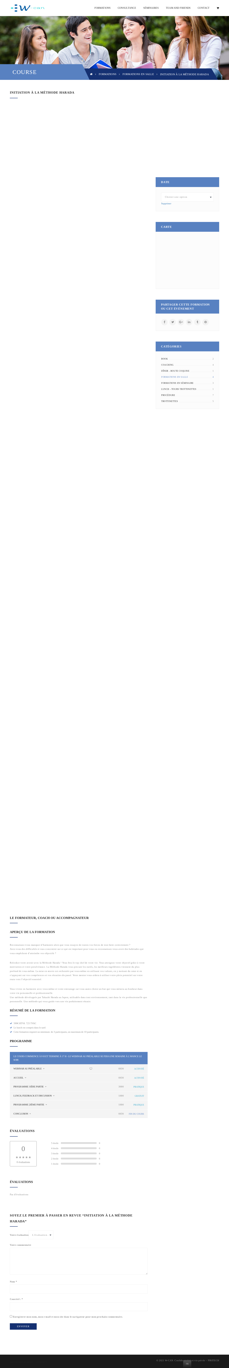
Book (164, 359)
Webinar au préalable (27, 1068)
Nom (13, 1281)
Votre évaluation (19, 1235)
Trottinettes (169, 401)
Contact (41, 1362)
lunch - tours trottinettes (178, 389)
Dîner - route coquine (175, 371)
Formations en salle (138, 74)
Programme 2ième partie (29, 1104)
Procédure (168, 395)
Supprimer (166, 203)
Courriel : (16, 1299)
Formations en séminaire (177, 383)
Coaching (167, 365)
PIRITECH (213, 1360)
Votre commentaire (20, 1245)
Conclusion (21, 1113)
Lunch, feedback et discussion (32, 1095)
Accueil (18, 1077)
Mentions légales (21, 1362)
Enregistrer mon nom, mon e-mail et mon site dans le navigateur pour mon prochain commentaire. (68, 1316)
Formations (107, 74)
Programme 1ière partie (28, 1086)
